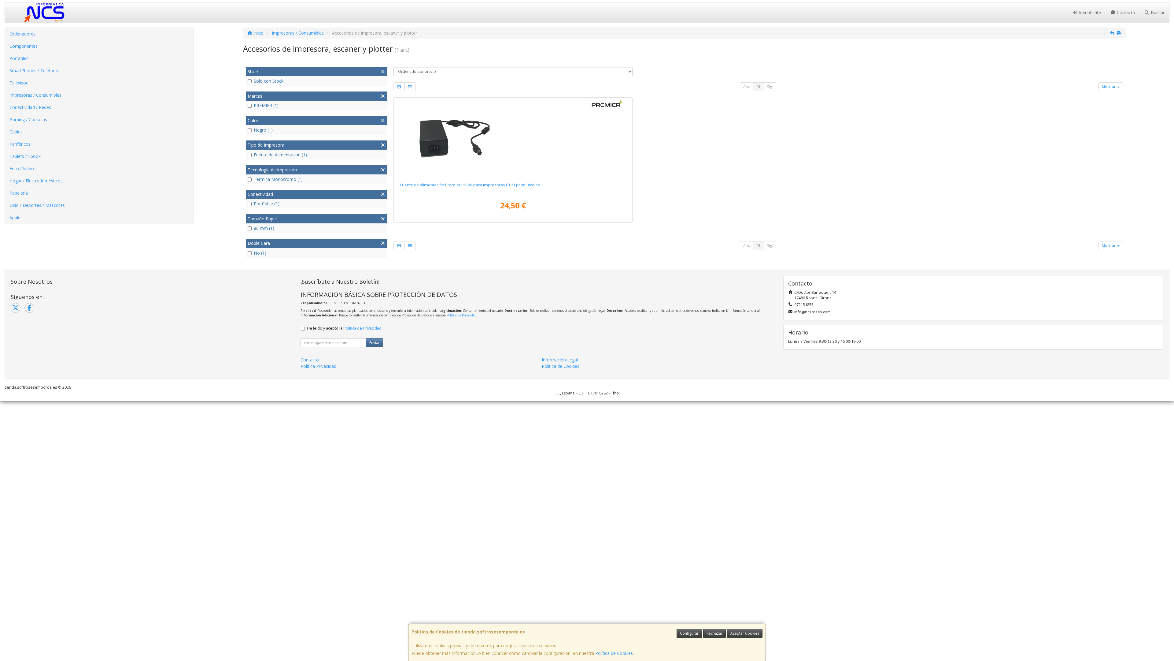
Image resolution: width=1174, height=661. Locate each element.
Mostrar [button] (1109, 86)
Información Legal (560, 360)
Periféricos (20, 144)
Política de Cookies (614, 653)
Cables (16, 132)
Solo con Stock (268, 81)
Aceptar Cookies (744, 633)
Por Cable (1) (266, 204)
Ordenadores (22, 34)
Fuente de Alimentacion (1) (280, 155)
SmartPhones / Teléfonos (35, 70)
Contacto (1125, 12)
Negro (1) (263, 130)
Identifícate (1089, 12)
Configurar (689, 633)
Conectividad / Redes (30, 107)
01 (758, 86)
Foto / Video (21, 168)
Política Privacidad (318, 366)
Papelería (18, 193)
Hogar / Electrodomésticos (36, 181)
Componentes (23, 46)
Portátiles (18, 58)
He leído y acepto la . (344, 328)
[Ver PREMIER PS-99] (512, 138)
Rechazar (714, 633)
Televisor (18, 83)
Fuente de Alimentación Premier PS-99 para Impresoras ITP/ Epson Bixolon (470, 185)
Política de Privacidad (461, 315)
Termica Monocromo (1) (278, 179)
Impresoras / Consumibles (35, 95)
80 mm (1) (264, 228)
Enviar (374, 342)
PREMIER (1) (266, 105)
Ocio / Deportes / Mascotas (37, 205)
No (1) (260, 253)
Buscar (1157, 12)
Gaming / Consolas (28, 119)
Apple (14, 217)
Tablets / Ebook (25, 156)
